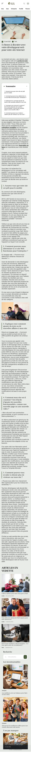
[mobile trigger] (3, 3)
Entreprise (4, 690)
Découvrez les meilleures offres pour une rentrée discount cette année (15, 726)
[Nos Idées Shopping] (11, 3)
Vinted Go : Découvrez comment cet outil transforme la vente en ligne (15, 743)
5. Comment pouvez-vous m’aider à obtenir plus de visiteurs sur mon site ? (14, 113)
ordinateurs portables (9, 127)
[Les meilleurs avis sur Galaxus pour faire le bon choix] (15, 677)
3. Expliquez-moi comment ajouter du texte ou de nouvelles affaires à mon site (15, 101)
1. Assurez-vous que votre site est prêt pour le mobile (14, 92)
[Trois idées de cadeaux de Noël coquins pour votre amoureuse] (15, 607)
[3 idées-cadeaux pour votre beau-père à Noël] (15, 583)
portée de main (22, 61)
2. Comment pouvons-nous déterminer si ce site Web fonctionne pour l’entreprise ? (15, 96)
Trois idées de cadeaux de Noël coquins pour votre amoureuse (15, 618)
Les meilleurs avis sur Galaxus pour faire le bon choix (14, 693)
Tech (15, 41)
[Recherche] (24, 3)
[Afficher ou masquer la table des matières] (21, 86)
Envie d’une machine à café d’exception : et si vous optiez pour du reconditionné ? (15, 644)
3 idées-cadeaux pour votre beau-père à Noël (15, 593)
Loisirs (3, 596)
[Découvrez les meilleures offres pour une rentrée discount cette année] (15, 709)
